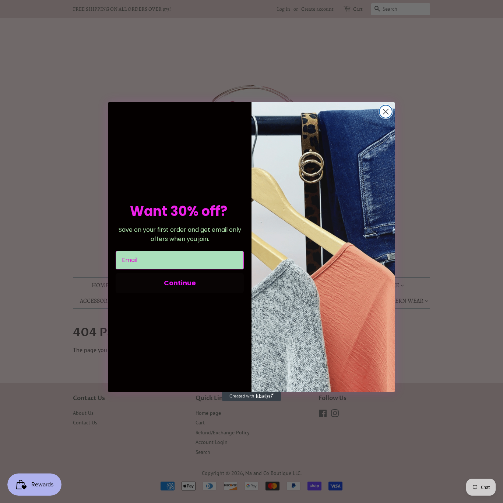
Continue (180, 282)
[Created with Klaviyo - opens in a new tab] (251, 396)
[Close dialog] (385, 111)
